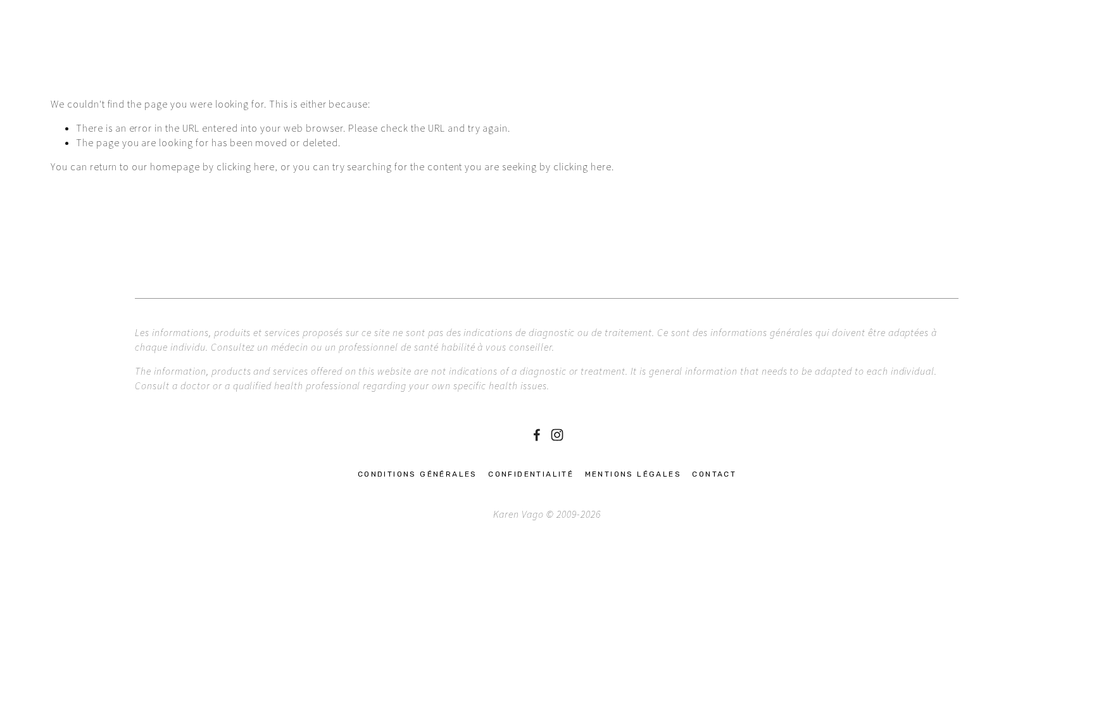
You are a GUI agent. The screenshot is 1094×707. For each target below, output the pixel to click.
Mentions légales (633, 474)
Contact (459, 62)
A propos (77, 62)
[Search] (56, 21)
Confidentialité (531, 474)
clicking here (246, 166)
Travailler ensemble (174, 62)
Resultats (397, 62)
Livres (340, 62)
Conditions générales (417, 474)
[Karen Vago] (557, 435)
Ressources (278, 62)
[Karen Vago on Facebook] (537, 435)
